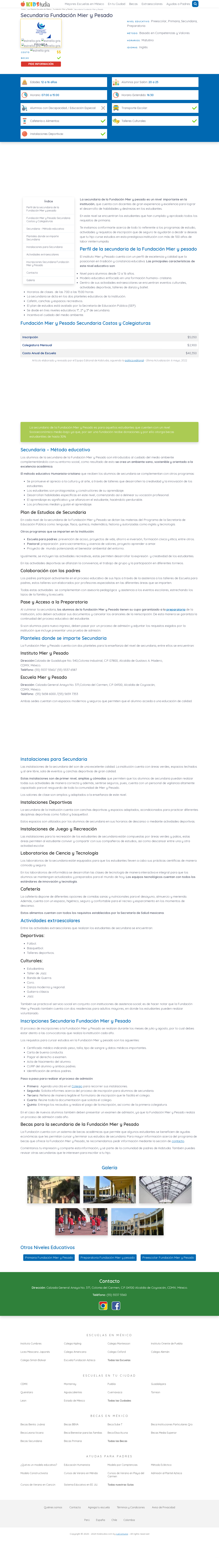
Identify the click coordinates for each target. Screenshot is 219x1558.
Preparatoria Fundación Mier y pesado (107, 1257)
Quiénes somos (53, 1507)
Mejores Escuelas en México (84, 4)
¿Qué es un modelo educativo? (39, 1464)
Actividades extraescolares (42, 254)
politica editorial (134, 360)
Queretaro (27, 1392)
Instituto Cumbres (31, 1343)
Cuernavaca (115, 1392)
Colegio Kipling (72, 1343)
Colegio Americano (75, 1351)
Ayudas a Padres (178, 4)
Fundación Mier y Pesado (63, 9)
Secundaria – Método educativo (45, 228)
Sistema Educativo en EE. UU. (81, 1484)
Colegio (77, 1086)
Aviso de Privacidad (163, 1507)
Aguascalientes (73, 1392)
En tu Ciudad (116, 4)
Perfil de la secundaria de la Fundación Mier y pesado (42, 209)
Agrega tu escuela (99, 1507)
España (100, 1520)
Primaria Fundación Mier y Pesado (49, 1257)
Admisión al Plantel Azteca (166, 1473)
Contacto (32, 272)
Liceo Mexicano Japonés (35, 1351)
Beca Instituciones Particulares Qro (172, 1424)
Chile (114, 1520)
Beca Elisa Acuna (118, 1432)
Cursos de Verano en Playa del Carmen (126, 1475)
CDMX (24, 1384)
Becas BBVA (71, 1424)
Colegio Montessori (119, 1343)
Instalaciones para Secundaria (44, 247)
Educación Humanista (77, 1464)
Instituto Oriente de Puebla (166, 1343)
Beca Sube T (115, 1424)
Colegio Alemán (160, 1351)
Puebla (112, 1384)
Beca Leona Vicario (32, 1432)
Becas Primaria (73, 1441)
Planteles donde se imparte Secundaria (42, 238)
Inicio (23, 9)
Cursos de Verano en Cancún (38, 1484)
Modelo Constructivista (34, 1473)
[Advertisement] (94, 41)
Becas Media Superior (164, 1432)
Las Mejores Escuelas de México (39, 9)
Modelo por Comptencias (123, 1464)
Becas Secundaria (31, 1441)
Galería (30, 280)
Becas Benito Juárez (33, 1424)
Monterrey (70, 1384)
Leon (23, 1400)
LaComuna (122, 1533)
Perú (87, 1520)
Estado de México (74, 1400)
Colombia (129, 1520)
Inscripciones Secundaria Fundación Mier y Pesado (47, 263)
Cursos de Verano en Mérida (81, 1473)
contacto (178, 1141)
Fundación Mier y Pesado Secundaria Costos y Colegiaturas (48, 219)
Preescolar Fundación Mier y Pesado (168, 1257)
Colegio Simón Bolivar (33, 1360)
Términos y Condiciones (131, 1507)
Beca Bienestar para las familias (83, 1432)
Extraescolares (152, 4)
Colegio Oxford (117, 1351)
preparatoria (175, 609)
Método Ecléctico (161, 1464)
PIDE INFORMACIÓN (41, 64)
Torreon (155, 1392)
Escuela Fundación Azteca (79, 1360)
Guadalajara (158, 1384)
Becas (133, 4)
